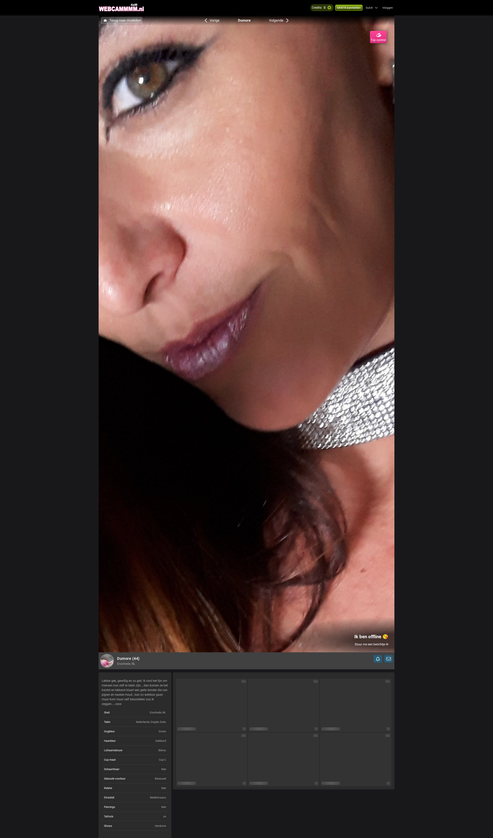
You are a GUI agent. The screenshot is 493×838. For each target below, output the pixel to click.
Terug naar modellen (125, 20)
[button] (371, 7)
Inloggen (387, 7)
